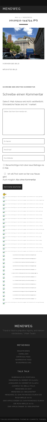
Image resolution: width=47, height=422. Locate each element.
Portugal (30, 377)
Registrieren (23, 351)
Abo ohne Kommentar (25, 180)
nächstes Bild (10, 69)
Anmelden (23, 354)
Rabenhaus (17, 377)
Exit (30, 389)
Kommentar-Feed (23, 360)
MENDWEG (12, 9)
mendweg (27, 17)
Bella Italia (29, 386)
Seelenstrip (30, 392)
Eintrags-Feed (23, 357)
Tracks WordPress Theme (13, 419)
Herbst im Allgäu (30, 380)
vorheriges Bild (11, 64)
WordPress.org (23, 363)
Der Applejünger (11, 401)
